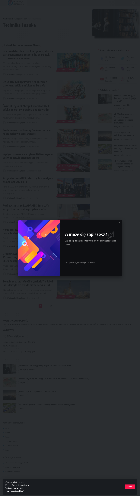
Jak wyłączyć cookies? (14, 491)
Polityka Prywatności (14, 488)
